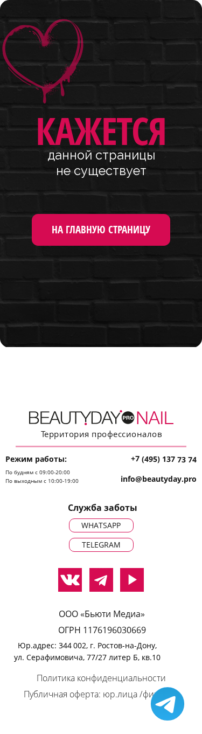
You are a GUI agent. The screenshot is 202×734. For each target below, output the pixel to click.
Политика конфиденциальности (101, 678)
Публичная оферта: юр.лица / (83, 694)
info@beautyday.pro (159, 479)
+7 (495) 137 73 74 (164, 459)
